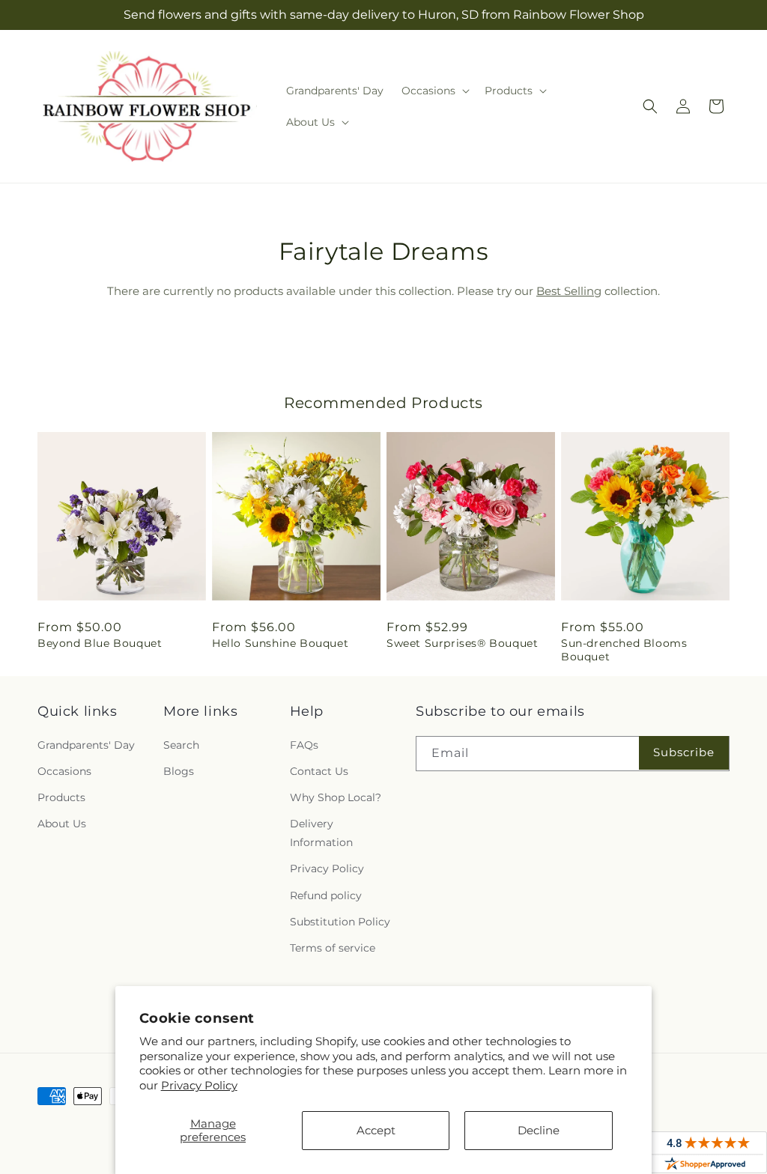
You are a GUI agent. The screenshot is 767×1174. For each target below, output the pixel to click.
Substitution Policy (340, 921)
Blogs (178, 771)
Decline (539, 1130)
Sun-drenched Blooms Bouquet (624, 649)
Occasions (64, 771)
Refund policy (326, 895)
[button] (434, 90)
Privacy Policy (199, 1085)
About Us (61, 823)
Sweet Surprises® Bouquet (462, 643)
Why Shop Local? (335, 797)
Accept (376, 1130)
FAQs (304, 745)
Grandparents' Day (86, 745)
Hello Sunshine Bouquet (280, 643)
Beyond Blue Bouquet (99, 643)
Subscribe (684, 752)
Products (61, 797)
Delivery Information (321, 833)
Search (181, 745)
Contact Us (319, 771)
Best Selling (568, 291)
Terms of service (332, 948)
